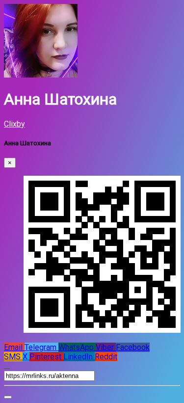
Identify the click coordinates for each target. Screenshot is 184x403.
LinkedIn (79, 356)
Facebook (133, 347)
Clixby (14, 124)
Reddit (106, 356)
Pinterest (46, 356)
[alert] (8, 397)
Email (14, 347)
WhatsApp (77, 347)
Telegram (41, 347)
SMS (13, 356)
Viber (106, 347)
